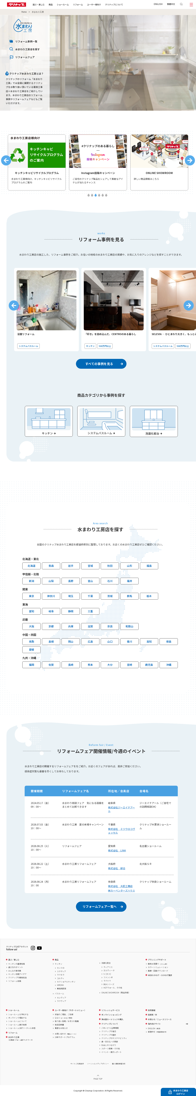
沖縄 (168, 665)
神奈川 (51, 596)
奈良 (110, 626)
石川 (110, 581)
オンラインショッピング (111, 1014)
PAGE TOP (98, 1078)
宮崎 (129, 665)
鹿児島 (149, 665)
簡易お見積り (158, 964)
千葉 (90, 596)
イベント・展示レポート (111, 1052)
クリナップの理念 (108, 1031)
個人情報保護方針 (119, 1063)
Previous (6, 160)
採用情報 (151, 1010)
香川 (129, 641)
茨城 (110, 596)
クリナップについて (114, 4)
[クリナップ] (16, 5)
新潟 (31, 581)
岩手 (70, 566)
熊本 (90, 665)
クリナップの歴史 (108, 1035)
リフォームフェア (25, 57)
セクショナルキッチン (66, 981)
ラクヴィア (61, 1001)
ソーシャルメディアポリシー (98, 1063)
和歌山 (129, 626)
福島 (149, 566)
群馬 (129, 596)
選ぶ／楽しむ (13, 959)
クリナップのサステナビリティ (114, 1038)
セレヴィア (61, 997)
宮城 (90, 566)
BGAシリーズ (109, 984)
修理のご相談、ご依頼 (64, 1014)
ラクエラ (60, 975)
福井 (129, 581)
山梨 (51, 581)
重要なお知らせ (61, 1028)
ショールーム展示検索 (17, 1024)
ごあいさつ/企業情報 (110, 1028)
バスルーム (59, 993)
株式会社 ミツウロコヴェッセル (121, 830)
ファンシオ (108, 977)
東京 (31, 596)
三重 (90, 611)
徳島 (168, 641)
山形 (129, 566)
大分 (110, 665)
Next (190, 160)
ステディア (61, 971)
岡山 (70, 641)
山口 (110, 641)
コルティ (60, 978)
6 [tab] (106, 195)
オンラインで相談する (17, 1018)
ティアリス (108, 967)
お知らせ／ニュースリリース (160, 1019)
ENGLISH (158, 4)
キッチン (58, 964)
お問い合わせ (66, 1034)
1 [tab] (88, 195)
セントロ (60, 968)
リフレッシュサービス (110, 1010)
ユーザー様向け (94, 4)
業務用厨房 (61, 988)
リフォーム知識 (14, 981)
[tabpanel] (37, 162)
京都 (51, 626)
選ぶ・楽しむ (39, 4)
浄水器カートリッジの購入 (112, 1019)
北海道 (31, 566)
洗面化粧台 (106, 963)
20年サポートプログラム (65, 1037)
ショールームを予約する (18, 1014)
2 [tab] (92, 195)
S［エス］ (108, 974)
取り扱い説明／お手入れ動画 (67, 1021)
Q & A (64, 1018)
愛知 (31, 611)
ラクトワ (107, 980)
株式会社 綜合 (116, 868)
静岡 (70, 611)
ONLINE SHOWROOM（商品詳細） (115, 992)
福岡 (31, 665)
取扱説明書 (59, 1024)
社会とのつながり (108, 1045)
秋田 (110, 566)
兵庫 (70, 626)
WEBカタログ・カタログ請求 (160, 975)
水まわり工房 (20, 1038)
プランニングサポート (157, 959)
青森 (51, 566)
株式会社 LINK (117, 850)
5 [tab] (103, 195)
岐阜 (51, 611)
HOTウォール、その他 (113, 987)
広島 (90, 641)
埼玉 (70, 596)
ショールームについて (17, 1021)
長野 (70, 581)
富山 (90, 581)
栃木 (149, 596)
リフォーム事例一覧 (26, 41)
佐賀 (51, 665)
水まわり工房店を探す (27, 49)
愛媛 (31, 649)
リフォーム (78, 4)
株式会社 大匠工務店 (120, 886)
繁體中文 (171, 4)
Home (24, 12)
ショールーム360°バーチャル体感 (21, 1028)
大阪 (31, 626)
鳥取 (31, 641)
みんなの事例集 (14, 971)
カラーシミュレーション (158, 967)
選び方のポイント (15, 967)
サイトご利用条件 (77, 1063)
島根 (51, 641)
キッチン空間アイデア (17, 974)
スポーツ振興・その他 (110, 1048)
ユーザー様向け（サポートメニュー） (70, 1010)
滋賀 (90, 626)
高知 (149, 641)
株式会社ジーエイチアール (121, 809)
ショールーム (63, 4)
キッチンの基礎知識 (16, 964)
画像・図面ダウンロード (158, 971)
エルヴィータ (109, 970)
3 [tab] (95, 195)
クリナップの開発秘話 (17, 977)
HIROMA (60, 985)
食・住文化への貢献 (109, 1041)
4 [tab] (99, 195)
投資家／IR (152, 1014)
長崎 (70, 665)
